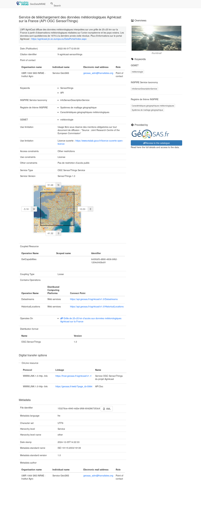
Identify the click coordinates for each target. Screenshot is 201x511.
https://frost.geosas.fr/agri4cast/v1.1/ (73, 375)
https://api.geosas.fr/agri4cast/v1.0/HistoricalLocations (97, 306)
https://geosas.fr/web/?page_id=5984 (73, 386)
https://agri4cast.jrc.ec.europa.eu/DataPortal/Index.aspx (59, 38)
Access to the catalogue (158, 142)
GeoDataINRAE (38, 4)
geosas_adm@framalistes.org (98, 73)
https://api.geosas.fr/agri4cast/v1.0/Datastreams (94, 299)
